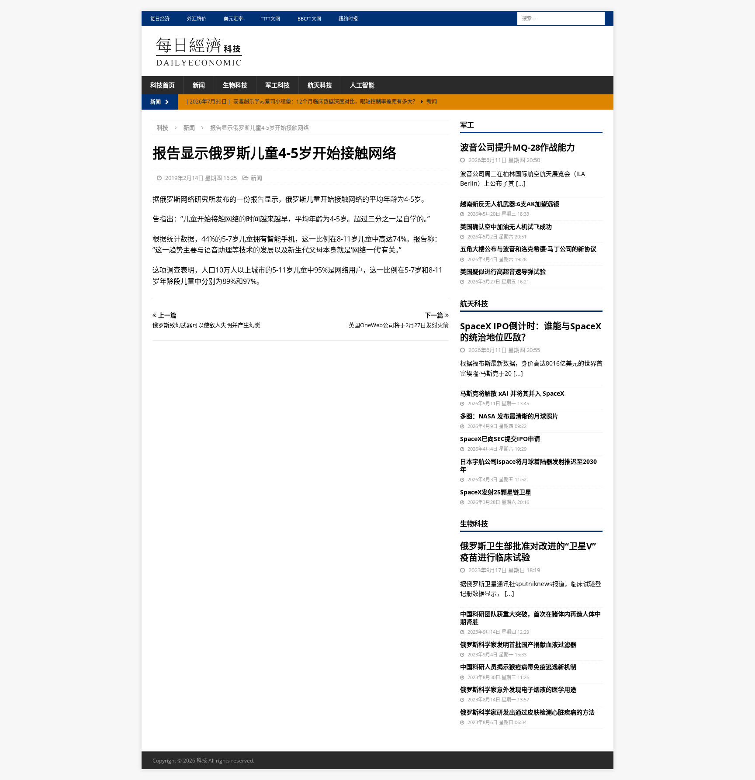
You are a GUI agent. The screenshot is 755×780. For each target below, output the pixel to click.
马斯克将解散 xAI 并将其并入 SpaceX (512, 393)
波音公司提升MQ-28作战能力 (517, 147)
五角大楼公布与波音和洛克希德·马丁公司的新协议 (528, 249)
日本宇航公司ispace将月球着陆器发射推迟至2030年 (528, 465)
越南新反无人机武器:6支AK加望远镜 (509, 204)
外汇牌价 (196, 18)
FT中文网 (270, 18)
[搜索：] (561, 18)
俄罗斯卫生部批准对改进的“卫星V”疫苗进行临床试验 (528, 551)
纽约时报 (348, 18)
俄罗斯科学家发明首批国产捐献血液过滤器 (518, 644)
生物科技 (235, 85)
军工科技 (277, 85)
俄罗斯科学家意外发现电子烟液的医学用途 (518, 689)
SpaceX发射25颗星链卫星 (495, 492)
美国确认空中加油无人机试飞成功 (506, 226)
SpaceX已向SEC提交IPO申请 (500, 439)
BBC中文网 (309, 18)
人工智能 (362, 85)
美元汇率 (233, 18)
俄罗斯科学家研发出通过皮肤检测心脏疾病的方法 (527, 712)
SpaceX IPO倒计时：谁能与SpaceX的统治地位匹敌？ (530, 331)
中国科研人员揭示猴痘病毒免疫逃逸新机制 (518, 667)
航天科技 (320, 85)
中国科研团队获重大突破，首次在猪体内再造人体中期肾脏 (530, 618)
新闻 (199, 85)
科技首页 (162, 85)
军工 (467, 125)
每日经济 (160, 18)
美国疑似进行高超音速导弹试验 (503, 271)
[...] (521, 183)
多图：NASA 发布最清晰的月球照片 (509, 416)
